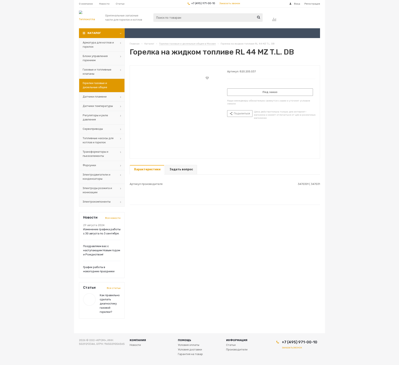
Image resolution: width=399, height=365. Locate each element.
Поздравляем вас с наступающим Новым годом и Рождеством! (101, 250)
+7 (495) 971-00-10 (203, 3)
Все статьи (114, 288)
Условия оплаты (188, 344)
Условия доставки (190, 349)
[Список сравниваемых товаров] (274, 21)
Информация (236, 340)
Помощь (184, 340)
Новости (135, 344)
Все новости (113, 218)
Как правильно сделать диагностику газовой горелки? (110, 303)
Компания (138, 340)
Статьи (231, 344)
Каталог (94, 33)
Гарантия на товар (190, 354)
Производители (237, 349)
